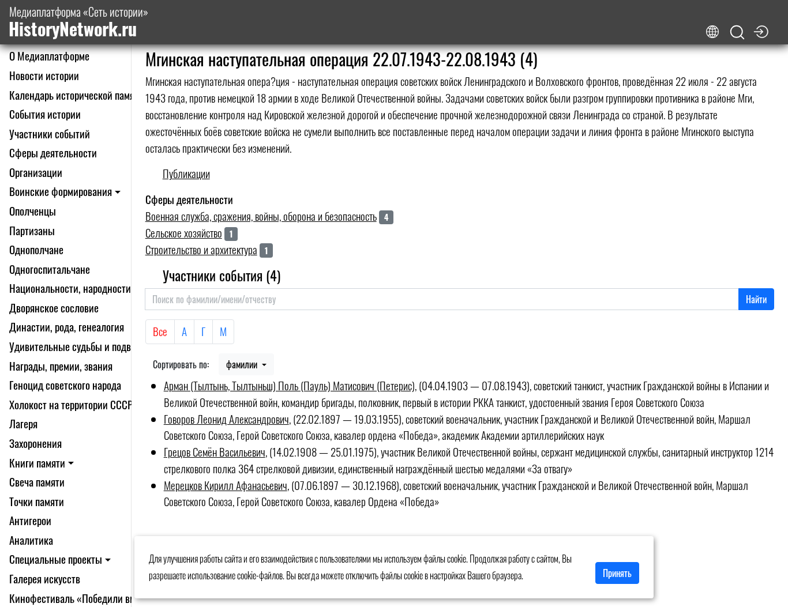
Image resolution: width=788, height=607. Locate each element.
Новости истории (44, 75)
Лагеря (23, 423)
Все (160, 331)
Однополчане (36, 249)
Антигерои (30, 520)
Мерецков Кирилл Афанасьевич (225, 485)
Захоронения (35, 443)
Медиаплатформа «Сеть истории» (78, 22)
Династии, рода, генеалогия (66, 326)
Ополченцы (32, 210)
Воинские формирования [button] (60, 191)
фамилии (243, 364)
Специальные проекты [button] (55, 559)
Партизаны (32, 230)
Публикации (186, 173)
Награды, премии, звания (60, 365)
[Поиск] (737, 32)
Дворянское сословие (54, 307)
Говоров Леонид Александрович (226, 418)
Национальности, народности (70, 288)
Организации (35, 172)
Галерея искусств (44, 578)
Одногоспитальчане (49, 269)
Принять (617, 573)
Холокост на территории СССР (71, 404)
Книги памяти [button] (37, 462)
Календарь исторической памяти (76, 94)
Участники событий (49, 133)
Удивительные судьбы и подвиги (77, 346)
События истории (45, 113)
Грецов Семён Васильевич (214, 451)
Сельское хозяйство (183, 232)
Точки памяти (36, 501)
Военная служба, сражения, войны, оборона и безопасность (261, 216)
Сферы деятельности (53, 152)
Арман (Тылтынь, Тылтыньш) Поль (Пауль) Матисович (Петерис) (289, 385)
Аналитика (31, 539)
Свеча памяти (37, 481)
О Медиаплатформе (49, 55)
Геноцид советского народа (65, 384)
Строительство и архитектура (201, 249)
